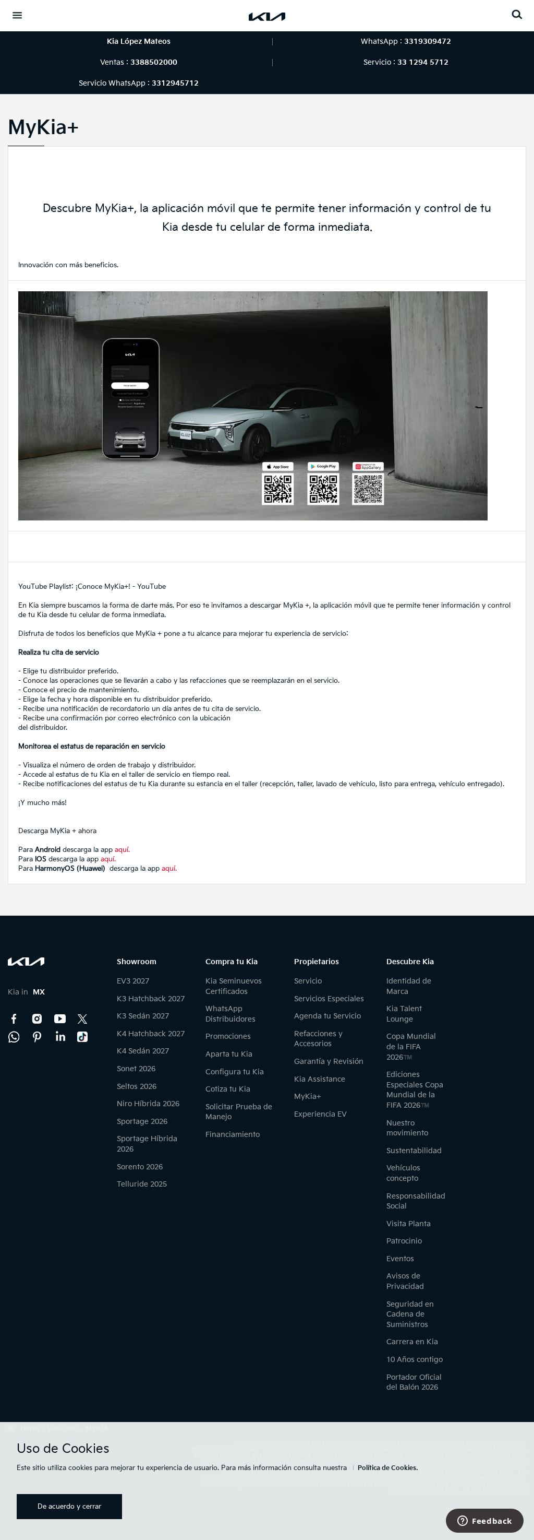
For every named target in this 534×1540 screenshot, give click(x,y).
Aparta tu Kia (228, 1054)
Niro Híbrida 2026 (148, 1103)
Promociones (228, 1036)
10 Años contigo (414, 1359)
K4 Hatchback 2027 (151, 1033)
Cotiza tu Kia (227, 1089)
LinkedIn (60, 1036)
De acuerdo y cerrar (69, 1506)
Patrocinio (404, 1241)
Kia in (26, 992)
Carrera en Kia (412, 1341)
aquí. (122, 850)
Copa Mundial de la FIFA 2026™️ (411, 1046)
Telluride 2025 (142, 1184)
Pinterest (37, 1036)
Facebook (14, 1019)
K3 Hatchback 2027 (151, 998)
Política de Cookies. (388, 1468)
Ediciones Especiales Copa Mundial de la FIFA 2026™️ (414, 1090)
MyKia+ (307, 1096)
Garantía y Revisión (328, 1061)
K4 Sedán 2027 (143, 1051)
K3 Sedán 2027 (143, 1016)
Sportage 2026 (142, 1121)
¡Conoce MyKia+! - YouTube (121, 587)
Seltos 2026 (136, 1086)
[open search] (517, 14)
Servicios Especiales (329, 998)
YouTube (60, 1019)
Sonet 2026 (136, 1068)
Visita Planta (408, 1223)
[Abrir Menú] (17, 15)
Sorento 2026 (140, 1167)
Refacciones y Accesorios (318, 1039)
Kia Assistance (319, 1079)
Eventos (400, 1258)
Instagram (37, 1019)
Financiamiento (232, 1134)
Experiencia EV (320, 1114)
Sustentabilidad (414, 1150)
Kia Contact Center (14, 1036)
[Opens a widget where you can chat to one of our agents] (485, 1522)
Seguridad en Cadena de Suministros (410, 1314)
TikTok (83, 1036)
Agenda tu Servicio (327, 1016)
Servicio (308, 981)
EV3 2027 (133, 981)
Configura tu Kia (234, 1072)
